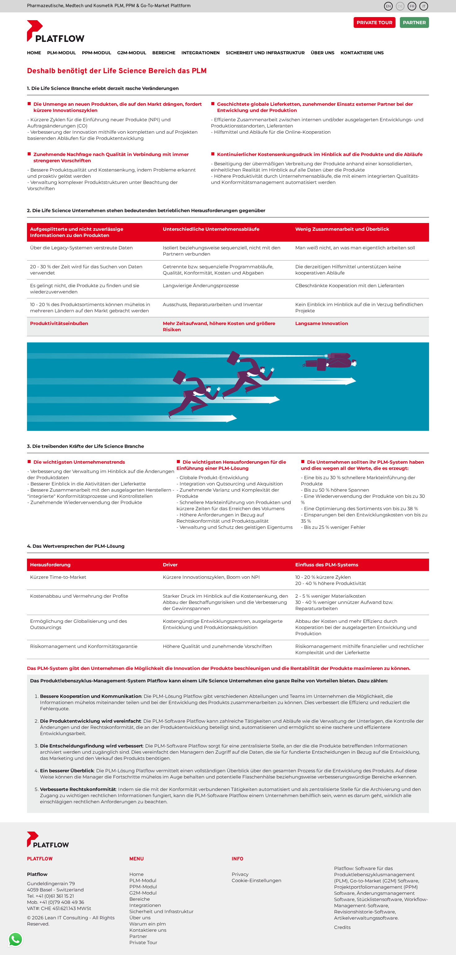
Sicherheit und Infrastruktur (161, 911)
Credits (342, 927)
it (423, 6)
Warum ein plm (147, 924)
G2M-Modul (143, 893)
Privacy (240, 874)
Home (136, 874)
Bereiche (139, 899)
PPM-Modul (143, 887)
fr (412, 6)
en (388, 6)
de (400, 6)
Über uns (139, 918)
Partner (414, 22)
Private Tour (374, 22)
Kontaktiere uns (147, 930)
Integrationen (145, 905)
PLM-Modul (142, 880)
